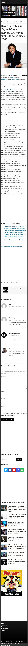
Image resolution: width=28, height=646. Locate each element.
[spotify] (22, 470)
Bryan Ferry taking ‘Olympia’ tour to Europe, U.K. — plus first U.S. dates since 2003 (13, 32)
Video (8, 22)
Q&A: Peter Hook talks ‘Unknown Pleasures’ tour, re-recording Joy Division (17, 561)
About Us (3, 623)
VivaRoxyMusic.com (10, 89)
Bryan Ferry (15, 79)
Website (3, 406)
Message (3, 376)
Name (2, 391)
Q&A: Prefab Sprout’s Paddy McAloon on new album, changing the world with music (16, 554)
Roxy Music (4, 79)
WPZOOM (9, 645)
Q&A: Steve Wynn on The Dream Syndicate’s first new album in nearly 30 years (17, 523)
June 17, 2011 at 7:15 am (15, 306)
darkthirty (12, 318)
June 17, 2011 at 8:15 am (15, 351)
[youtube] (14, 470)
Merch (3, 627)
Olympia (13, 282)
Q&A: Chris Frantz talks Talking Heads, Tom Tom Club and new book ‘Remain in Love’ (17, 516)
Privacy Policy (4, 628)
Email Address (4, 399)
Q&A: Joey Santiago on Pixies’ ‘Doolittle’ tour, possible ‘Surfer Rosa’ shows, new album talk (17, 546)
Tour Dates (4, 22)
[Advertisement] (14, 438)
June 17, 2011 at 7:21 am (15, 320)
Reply (23, 306)
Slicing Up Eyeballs (19, 288)
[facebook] (10, 470)
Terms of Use (4, 630)
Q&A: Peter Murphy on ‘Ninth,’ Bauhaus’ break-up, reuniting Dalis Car (16, 539)
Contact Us (4, 625)
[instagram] (18, 470)
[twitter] (6, 470)
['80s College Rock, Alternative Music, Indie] (14, 10)
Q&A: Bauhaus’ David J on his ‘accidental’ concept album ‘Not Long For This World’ (17, 531)
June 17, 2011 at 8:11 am (15, 335)
